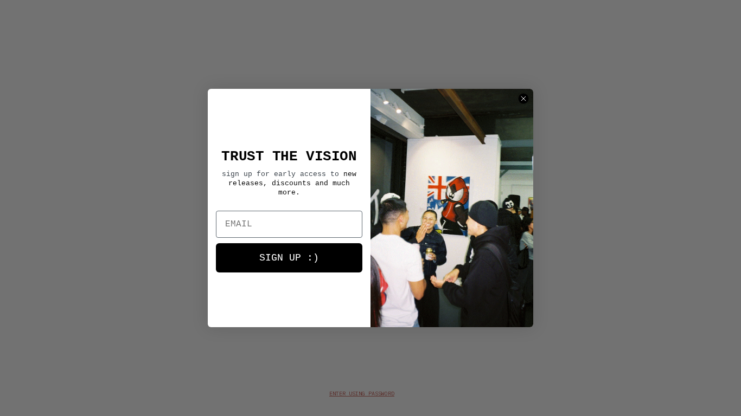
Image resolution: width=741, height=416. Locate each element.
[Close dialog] (523, 98)
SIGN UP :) (289, 257)
